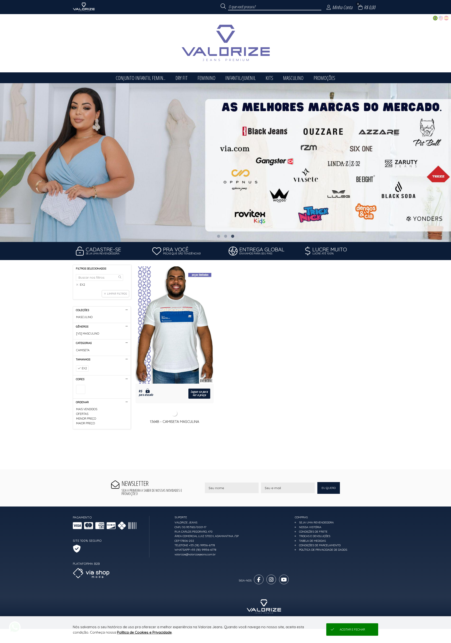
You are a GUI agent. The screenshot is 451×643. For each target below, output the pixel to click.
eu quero (329, 488)
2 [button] (225, 236)
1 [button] (218, 236)
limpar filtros (117, 293)
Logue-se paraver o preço (199, 393)
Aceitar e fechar (352, 629)
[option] (225, 162)
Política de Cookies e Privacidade (144, 632)
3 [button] (232, 236)
